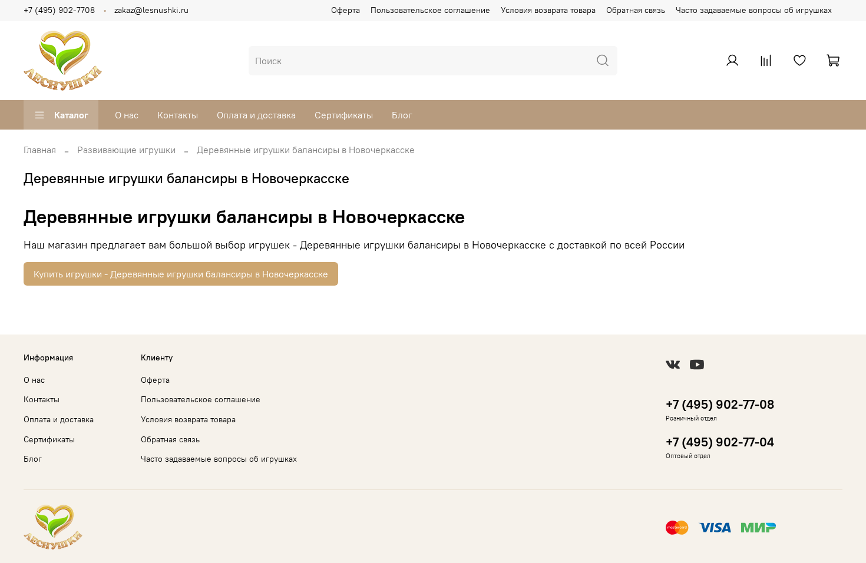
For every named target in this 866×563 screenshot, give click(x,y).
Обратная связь (635, 10)
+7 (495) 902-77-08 (720, 404)
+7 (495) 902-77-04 (720, 442)
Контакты (177, 115)
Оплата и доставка (256, 115)
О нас (126, 115)
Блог (402, 115)
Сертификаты (344, 115)
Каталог (71, 115)
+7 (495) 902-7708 (59, 10)
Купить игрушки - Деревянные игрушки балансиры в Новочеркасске (181, 274)
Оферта (345, 10)
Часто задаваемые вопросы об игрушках (754, 10)
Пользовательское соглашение (430, 10)
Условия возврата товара (548, 10)
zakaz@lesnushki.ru (151, 10)
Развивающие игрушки (126, 149)
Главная (40, 149)
